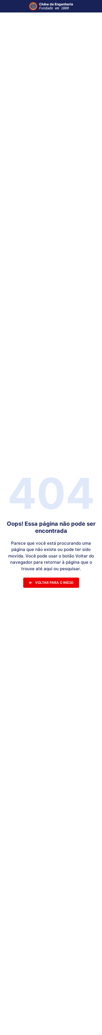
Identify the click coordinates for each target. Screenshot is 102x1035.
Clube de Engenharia (56, 6)
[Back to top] (89, 1023)
